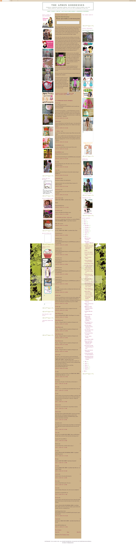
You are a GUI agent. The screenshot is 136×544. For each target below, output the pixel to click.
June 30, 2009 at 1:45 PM (61, 254)
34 (80, 411)
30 (80, 379)
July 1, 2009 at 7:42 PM (61, 447)
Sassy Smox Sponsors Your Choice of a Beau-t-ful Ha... (89, 267)
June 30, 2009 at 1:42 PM (61, 235)
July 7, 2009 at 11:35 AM (61, 455)
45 (80, 519)
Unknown (57, 121)
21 (80, 306)
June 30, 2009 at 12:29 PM (61, 214)
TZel (56, 465)
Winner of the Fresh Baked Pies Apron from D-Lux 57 (88, 342)
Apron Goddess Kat (88, 314)
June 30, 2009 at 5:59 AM (61, 158)
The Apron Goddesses (68, 5)
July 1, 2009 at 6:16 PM (61, 440)
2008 (85, 371)
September (87, 231)
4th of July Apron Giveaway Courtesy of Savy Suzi (89, 327)
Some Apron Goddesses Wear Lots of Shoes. (89, 243)
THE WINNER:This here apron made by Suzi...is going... (89, 285)
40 (80, 465)
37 (80, 443)
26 (80, 340)
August (86, 232)
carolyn (56, 474)
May (86, 361)
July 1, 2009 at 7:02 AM (61, 383)
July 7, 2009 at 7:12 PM (61, 462)
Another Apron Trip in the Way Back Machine (89, 297)
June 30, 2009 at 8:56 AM (61, 175)
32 (80, 393)
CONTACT (53, 11)
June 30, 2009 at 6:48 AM (61, 166)
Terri (56, 287)
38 (80, 450)
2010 (85, 221)
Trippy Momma (58, 313)
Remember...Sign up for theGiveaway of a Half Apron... (89, 247)
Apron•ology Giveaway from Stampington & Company (89, 358)
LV (55, 393)
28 (80, 354)
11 (80, 210)
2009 (85, 223)
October (86, 229)
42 (80, 481)
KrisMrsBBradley (58, 145)
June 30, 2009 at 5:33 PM (61, 310)
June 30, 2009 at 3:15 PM (61, 303)
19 (80, 287)
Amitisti (56, 354)
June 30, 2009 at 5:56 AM (61, 148)
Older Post (79, 532)
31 (80, 386)
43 (80, 487)
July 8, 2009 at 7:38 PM (61, 484)
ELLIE (56, 379)
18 (80, 277)
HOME (48, 11)
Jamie (56, 432)
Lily (56, 450)
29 (80, 371)
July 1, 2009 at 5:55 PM (61, 429)
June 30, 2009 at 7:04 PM (61, 351)
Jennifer (56, 102)
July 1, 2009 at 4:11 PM (61, 408)
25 (80, 334)
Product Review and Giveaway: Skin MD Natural (89, 276)
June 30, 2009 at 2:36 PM (61, 292)
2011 (85, 220)
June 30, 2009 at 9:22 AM (61, 186)
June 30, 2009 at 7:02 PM (61, 317)
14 (80, 238)
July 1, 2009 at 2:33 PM (61, 401)
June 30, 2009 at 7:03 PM (61, 324)
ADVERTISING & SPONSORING (83, 11)
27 (80, 347)
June (86, 236)
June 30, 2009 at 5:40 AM (61, 142)
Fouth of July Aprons (89, 252)
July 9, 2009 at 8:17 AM (61, 494)
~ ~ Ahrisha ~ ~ (58, 131)
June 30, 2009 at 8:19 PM (61, 368)
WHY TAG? (58, 11)
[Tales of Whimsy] (88, 212)
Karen (56, 481)
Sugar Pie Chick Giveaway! (62, 17)
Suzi (56, 161)
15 (80, 248)
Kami (56, 386)
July (86, 234)
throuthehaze (57, 210)
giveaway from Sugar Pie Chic (66, 94)
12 (80, 217)
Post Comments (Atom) (64, 534)
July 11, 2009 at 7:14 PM (61, 527)
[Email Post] (75, 93)
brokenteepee (57, 189)
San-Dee (56, 295)
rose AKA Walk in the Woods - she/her (62, 217)
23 (80, 320)
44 (80, 497)
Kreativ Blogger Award (89, 263)
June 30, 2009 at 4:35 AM (61, 118)
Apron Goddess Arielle (89, 339)
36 (80, 432)
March (86, 365)
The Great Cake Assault (89, 282)
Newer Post (57, 532)
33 (80, 404)
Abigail (56, 519)
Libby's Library (58, 197)
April (86, 363)
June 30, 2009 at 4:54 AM (61, 128)
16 (80, 257)
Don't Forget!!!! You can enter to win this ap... (89, 271)
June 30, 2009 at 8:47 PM (61, 376)
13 (80, 228)
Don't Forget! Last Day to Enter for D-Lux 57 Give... (89, 347)
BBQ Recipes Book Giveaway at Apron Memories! (89, 308)
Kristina (56, 497)
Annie (56, 170)
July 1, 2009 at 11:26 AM (61, 390)
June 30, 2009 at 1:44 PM (61, 245)
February (86, 367)
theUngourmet (58, 178)
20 (80, 295)
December (87, 225)
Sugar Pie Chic (63, 67)
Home (68, 532)
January (86, 368)
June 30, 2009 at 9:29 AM (61, 194)
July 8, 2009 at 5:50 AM (61, 471)
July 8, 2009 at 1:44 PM (61, 477)
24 (80, 327)
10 (80, 197)
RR (55, 459)
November (87, 227)
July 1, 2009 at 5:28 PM (61, 419)
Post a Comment (58, 530)
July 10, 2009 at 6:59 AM (61, 515)
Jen (56, 371)
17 (80, 267)
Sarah (56, 487)
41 (80, 474)
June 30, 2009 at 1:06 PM (61, 225)
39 (80, 459)
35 (80, 422)
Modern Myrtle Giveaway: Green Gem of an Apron (88, 293)
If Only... (86, 250)
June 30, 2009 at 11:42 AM (61, 207)
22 (80, 313)
